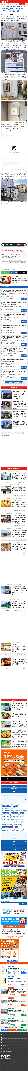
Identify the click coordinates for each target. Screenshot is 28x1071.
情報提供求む (5, 1039)
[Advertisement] (14, 452)
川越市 (12, 830)
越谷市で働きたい (8, 286)
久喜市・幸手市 (5, 813)
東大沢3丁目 (10, 432)
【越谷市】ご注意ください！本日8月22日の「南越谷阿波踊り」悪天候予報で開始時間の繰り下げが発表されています (19, 519)
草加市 (8, 816)
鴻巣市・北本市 (10, 819)
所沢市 (16, 827)
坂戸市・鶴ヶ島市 (6, 822)
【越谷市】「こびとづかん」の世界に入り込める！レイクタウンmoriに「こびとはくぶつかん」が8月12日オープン (19, 648)
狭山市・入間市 (5, 830)
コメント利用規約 (23, 265)
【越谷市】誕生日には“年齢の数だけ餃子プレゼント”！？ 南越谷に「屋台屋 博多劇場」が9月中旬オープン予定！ (19, 734)
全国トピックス (4, 4)
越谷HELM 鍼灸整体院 (18, 432)
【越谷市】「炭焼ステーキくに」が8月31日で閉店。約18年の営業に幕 (19, 714)
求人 (17, 4)
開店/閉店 (22, 4)
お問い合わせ (5, 1045)
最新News (12, 4)
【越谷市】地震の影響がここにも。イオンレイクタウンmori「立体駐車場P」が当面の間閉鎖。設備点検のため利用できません (19, 744)
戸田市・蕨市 (20, 822)
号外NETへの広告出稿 (6, 1042)
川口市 (13, 822)
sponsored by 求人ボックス (19, 286)
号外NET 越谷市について (7, 1051)
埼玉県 (11, 14)
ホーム (3, 1034)
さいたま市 (15, 805)
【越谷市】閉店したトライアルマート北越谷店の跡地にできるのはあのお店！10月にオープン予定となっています (19, 590)
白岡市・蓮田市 (14, 813)
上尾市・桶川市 (19, 819)
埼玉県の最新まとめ (6, 805)
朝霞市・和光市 (7, 827)
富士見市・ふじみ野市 (7, 824)
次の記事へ (22, 269)
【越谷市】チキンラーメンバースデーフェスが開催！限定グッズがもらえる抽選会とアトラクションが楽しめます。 (19, 504)
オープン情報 (4, 432)
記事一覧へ (14, 269)
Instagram (22, 128)
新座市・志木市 (17, 824)
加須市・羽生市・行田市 (20, 810)
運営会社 (4, 1037)
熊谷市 (3, 819)
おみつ (8, 435)
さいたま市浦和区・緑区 (7, 810)
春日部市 (22, 813)
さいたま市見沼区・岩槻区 (8, 808)
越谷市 (3, 816)
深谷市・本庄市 (19, 830)
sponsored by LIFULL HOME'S (18, 963)
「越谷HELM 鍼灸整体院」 (12, 18)
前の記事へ (6, 269)
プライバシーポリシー (6, 1048)
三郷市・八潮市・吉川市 (17, 816)
